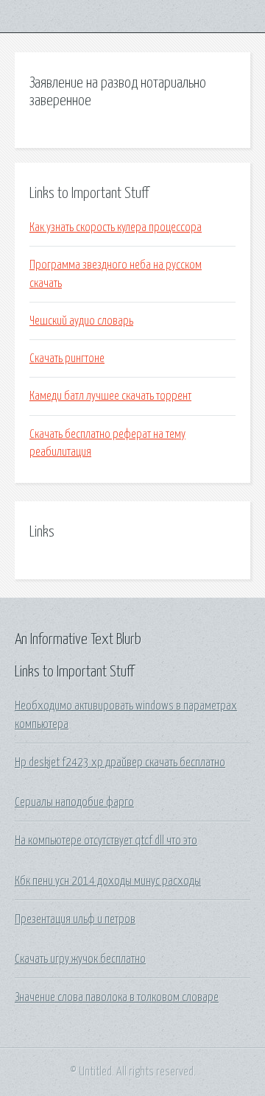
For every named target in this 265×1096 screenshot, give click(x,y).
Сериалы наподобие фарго (74, 802)
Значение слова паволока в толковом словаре (117, 997)
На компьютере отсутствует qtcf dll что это (106, 840)
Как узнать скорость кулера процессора (115, 227)
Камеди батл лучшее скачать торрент (110, 396)
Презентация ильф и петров (75, 919)
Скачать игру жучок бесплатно (80, 959)
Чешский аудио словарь (81, 321)
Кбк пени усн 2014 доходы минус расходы (108, 881)
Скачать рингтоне (67, 358)
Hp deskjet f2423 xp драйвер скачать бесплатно (120, 762)
